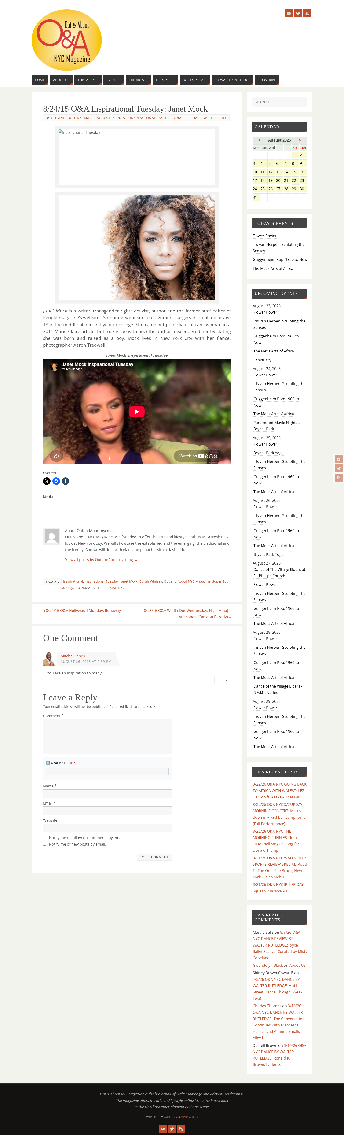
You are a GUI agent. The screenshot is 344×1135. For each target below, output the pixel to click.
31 (256, 198)
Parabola (171, 1117)
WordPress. (190, 1117)
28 (287, 189)
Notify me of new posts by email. (77, 844)
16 (303, 172)
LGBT (205, 118)
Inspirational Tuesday (178, 118)
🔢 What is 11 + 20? (60, 763)
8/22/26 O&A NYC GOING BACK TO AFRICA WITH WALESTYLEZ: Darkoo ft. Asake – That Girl (280, 790)
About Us (297, 965)
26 (271, 189)
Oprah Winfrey (150, 581)
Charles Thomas (267, 1005)
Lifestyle (219, 118)
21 (287, 181)
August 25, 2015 (111, 118)
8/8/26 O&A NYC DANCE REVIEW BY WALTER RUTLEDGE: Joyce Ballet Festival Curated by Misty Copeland (280, 945)
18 (263, 181)
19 (271, 181)
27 (279, 189)
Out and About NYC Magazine (187, 581)
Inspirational (143, 118)
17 (256, 181)
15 (295, 172)
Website (50, 820)
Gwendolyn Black (268, 965)
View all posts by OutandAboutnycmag (101, 559)
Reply (222, 680)
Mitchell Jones (73, 656)
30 (303, 189)
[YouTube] (339, 459)
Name (50, 786)
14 (287, 172)
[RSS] (339, 478)
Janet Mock (128, 581)
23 (303, 181)
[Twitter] (339, 468)
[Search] (301, 102)
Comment (53, 716)
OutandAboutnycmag (71, 118)
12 (271, 172)
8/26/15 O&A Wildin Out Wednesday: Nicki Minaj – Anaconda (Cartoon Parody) (187, 613)
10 (256, 172)
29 (295, 189)
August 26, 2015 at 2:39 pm (86, 661)
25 (263, 189)
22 (295, 181)
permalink (113, 587)
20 (279, 181)
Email (49, 803)
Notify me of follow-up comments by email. (86, 837)
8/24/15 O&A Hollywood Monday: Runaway (82, 610)
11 (263, 172)
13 (279, 172)
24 (256, 189)
